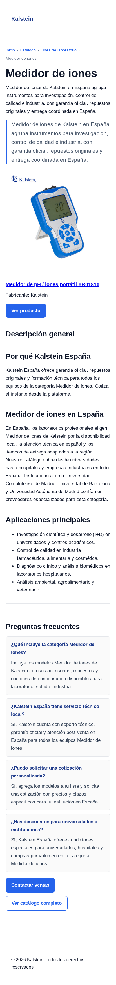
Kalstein (22, 19)
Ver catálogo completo (37, 903)
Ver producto (25, 310)
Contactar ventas (30, 885)
